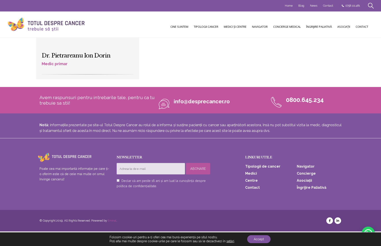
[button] (371, 6)
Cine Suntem (179, 27)
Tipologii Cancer (206, 27)
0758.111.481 (352, 5)
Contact (328, 5)
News (314, 5)
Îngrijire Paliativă (319, 27)
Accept (259, 239)
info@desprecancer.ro (202, 101)
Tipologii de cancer (262, 166)
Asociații (343, 27)
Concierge (306, 173)
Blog (301, 5)
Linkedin (337, 220)
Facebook (329, 220)
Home (289, 5)
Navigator (260, 27)
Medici (251, 173)
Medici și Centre (235, 27)
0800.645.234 (305, 99)
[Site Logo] (46, 24)
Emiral (112, 220)
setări (230, 241)
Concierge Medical (287, 27)
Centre (251, 180)
